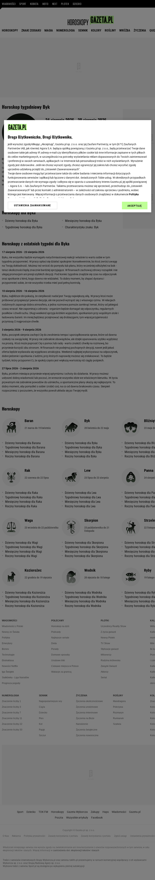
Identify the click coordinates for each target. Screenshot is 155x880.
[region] (77, 166)
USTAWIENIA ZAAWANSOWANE (32, 205)
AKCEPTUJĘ (134, 205)
